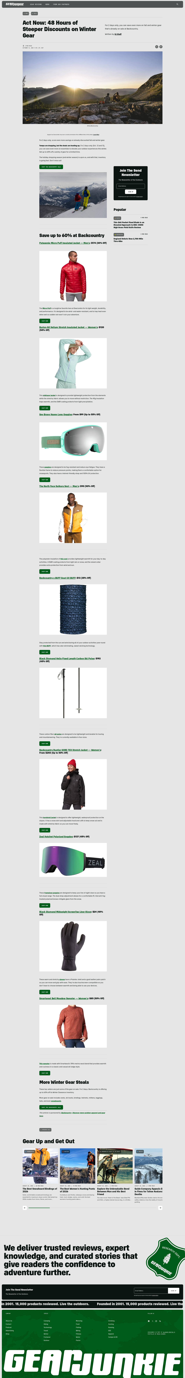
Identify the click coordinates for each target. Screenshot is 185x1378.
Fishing (78, 1327)
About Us (9, 1321)
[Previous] (25, 1208)
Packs (78, 1340)
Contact (8, 1324)
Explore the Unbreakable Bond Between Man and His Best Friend (113, 1192)
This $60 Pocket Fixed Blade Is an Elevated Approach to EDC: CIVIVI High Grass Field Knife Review (129, 225)
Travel (46, 1331)
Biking (78, 1331)
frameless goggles (52, 893)
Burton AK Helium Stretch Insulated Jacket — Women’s (68, 327)
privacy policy (139, 196)
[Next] (160, 1208)
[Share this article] (157, 46)
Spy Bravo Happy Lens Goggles (55, 415)
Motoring (79, 1321)
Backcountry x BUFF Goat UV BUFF (57, 578)
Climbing (111, 1321)
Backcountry (66, 1113)
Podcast (9, 1327)
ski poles (57, 734)
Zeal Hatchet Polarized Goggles (56, 837)
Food (77, 1324)
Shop (7, 1334)
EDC (109, 1331)
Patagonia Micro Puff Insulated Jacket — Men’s (64, 243)
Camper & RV (113, 1337)
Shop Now (45, 321)
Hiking (46, 1324)
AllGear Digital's (169, 1332)
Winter (141, 1151)
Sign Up (130, 191)
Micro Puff (47, 308)
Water (78, 1337)
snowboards (56, 1101)
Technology (48, 1327)
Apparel (111, 1334)
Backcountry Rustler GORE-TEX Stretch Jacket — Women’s (70, 750)
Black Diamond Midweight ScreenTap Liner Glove (65, 912)
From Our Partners (61, 4)
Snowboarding (30, 1151)
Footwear (47, 1337)
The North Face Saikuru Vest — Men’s (59, 486)
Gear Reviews (36, 4)
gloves (62, 980)
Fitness (78, 1334)
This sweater (44, 1064)
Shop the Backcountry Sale (51, 167)
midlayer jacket (49, 395)
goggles (47, 467)
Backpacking (119, 234)
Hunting (66, 1151)
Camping (47, 1321)
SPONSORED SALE (46, 1129)
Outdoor (46, 1340)
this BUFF (47, 646)
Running (111, 1327)
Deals (35, 13)
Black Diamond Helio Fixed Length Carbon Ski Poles (66, 659)
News (47, 4)
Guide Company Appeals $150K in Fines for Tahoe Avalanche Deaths (151, 1192)
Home (26, 13)
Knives (118, 218)
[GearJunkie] (15, 4)
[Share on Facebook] (160, 46)
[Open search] (177, 4)
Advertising (10, 1331)
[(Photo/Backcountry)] (92, 87)
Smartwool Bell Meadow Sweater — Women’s (63, 999)
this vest (63, 559)
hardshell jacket (49, 818)
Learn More (96, 134)
